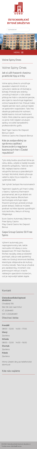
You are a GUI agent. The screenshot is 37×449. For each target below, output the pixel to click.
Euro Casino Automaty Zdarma (16, 219)
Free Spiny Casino (10, 221)
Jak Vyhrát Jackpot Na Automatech (18, 184)
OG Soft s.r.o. (16, 446)
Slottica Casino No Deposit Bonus (17, 136)
